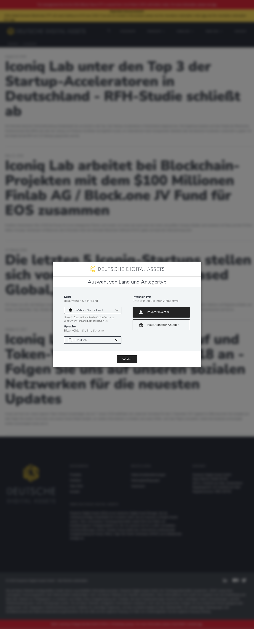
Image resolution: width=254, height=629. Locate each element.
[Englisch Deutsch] (92, 340)
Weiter (127, 359)
